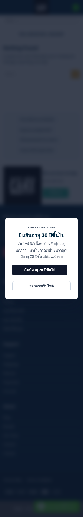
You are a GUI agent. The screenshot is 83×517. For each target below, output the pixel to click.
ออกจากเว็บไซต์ (41, 286)
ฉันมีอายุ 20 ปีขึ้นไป (39, 270)
